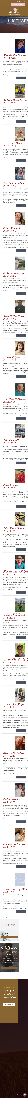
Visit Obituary (21, 78)
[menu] (2, 4)
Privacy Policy (21, 1096)
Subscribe (10, 936)
